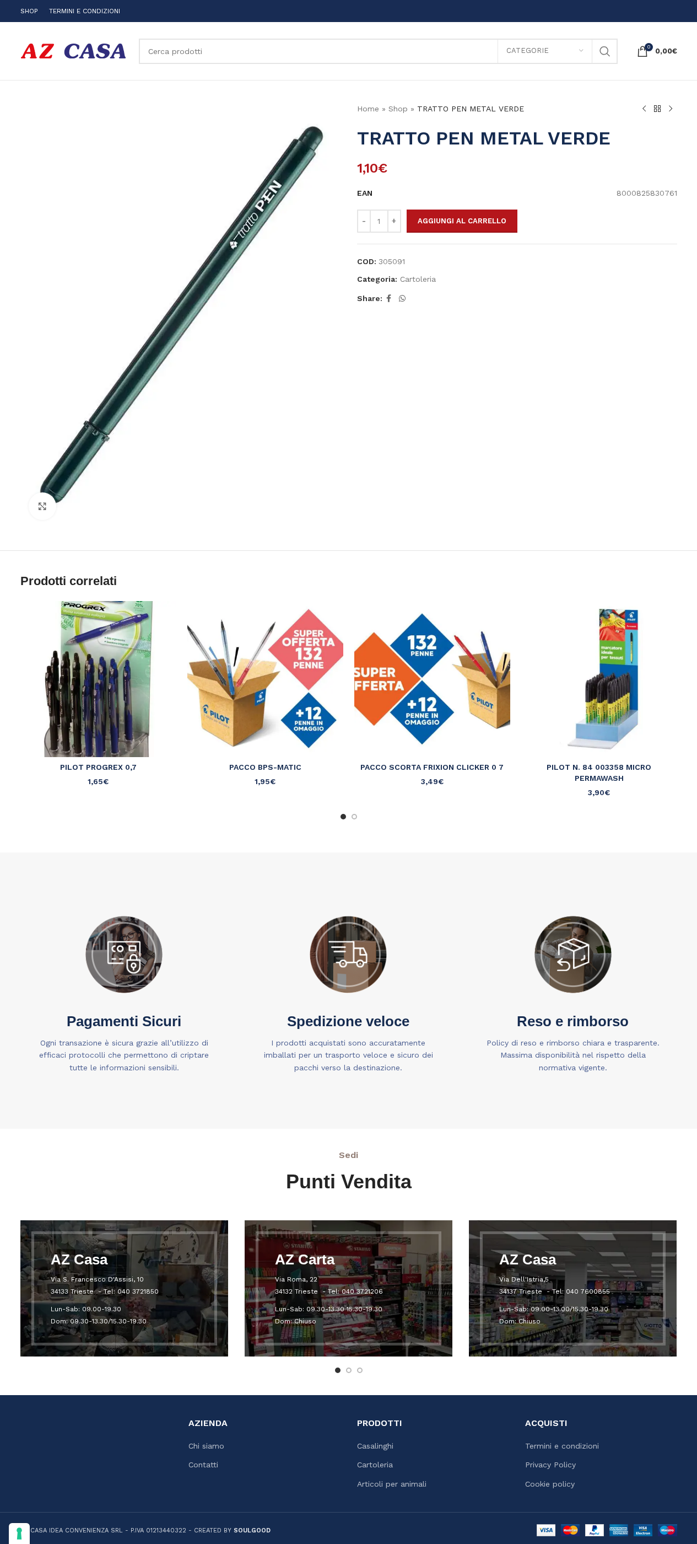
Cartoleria (418, 279)
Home (368, 108)
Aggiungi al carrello (462, 221)
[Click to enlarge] (42, 506)
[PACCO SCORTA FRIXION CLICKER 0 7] (432, 679)
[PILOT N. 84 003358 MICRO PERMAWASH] (599, 679)
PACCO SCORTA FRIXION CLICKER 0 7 (432, 767)
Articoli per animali (391, 1483)
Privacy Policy (550, 1464)
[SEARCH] (605, 51)
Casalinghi (375, 1445)
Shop (398, 108)
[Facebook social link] (389, 298)
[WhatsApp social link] (402, 298)
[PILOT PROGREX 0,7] (98, 679)
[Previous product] (644, 109)
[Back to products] (657, 109)
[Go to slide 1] (343, 816)
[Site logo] (74, 50)
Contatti (203, 1464)
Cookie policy (550, 1483)
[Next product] (670, 109)
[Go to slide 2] (354, 816)
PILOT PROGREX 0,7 (98, 767)
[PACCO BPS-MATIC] (265, 679)
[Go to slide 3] (360, 1370)
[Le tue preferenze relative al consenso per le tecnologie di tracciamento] (19, 1533)
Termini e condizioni (562, 1445)
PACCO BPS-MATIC (265, 767)
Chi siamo (206, 1445)
